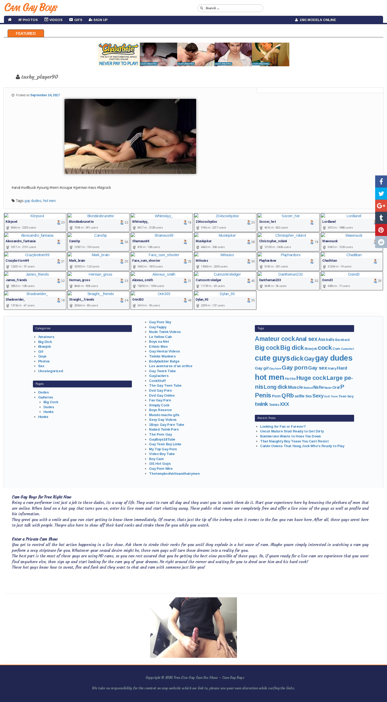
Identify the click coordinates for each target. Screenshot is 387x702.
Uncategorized (50, 371)
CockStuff (157, 381)
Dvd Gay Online (162, 395)
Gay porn (294, 367)
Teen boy (346, 396)
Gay (309, 358)
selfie (300, 396)
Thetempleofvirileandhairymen (174, 474)
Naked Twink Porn (163, 429)
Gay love (275, 368)
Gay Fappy (157, 327)
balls (330, 339)
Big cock (267, 347)
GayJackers (158, 376)
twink (261, 404)
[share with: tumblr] (381, 218)
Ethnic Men (158, 347)
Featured (26, 33)
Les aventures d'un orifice (170, 366)
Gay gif (261, 368)
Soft (327, 396)
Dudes (43, 392)
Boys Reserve (160, 410)
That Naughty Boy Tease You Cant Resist (294, 441)
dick (297, 358)
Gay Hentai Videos (164, 351)
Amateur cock (275, 338)
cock (325, 347)
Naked (308, 387)
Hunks (48, 412)
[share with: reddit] (381, 242)
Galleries (45, 397)
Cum (336, 349)
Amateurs (46, 337)
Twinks (274, 405)
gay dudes (32, 201)
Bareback (342, 340)
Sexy (317, 395)
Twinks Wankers (162, 356)
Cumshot (347, 348)
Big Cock (50, 402)
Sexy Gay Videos (163, 420)
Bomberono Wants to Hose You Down (290, 436)
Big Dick (45, 342)
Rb (290, 395)
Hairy (332, 368)
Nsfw (318, 387)
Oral (336, 387)
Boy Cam (156, 459)
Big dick (292, 347)
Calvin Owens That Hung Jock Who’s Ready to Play (302, 446)
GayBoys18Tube (162, 439)
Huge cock (311, 377)
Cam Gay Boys (30, 7)
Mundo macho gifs (164, 415)
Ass (321, 339)
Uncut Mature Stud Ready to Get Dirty (292, 431)
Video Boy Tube (162, 454)
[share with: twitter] (381, 194)
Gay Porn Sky (160, 322)
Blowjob (44, 347)
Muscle (295, 387)
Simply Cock (159, 405)
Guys (42, 356)
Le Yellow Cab (160, 337)
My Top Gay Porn (163, 449)
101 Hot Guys (160, 464)
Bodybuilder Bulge (164, 361)
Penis (263, 395)
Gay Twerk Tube (162, 371)
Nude (327, 387)
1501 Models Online (317, 20)
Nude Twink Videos (165, 332)
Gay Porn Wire (161, 469)
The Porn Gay (160, 434)
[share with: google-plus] (381, 206)
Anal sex (306, 339)
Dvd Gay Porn (160, 390)
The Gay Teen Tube (165, 385)
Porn (276, 396)
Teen (334, 396)
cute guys (272, 358)
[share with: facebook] (381, 181)
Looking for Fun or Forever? (283, 426)
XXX (284, 404)
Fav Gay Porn (160, 400)
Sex (41, 366)
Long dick (275, 387)
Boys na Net (159, 342)
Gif (40, 351)
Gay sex (317, 368)
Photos (44, 361)
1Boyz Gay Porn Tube (166, 425)
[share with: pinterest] (381, 230)
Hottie (290, 379)
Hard (342, 368)
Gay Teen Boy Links (165, 444)
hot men (49, 201)
